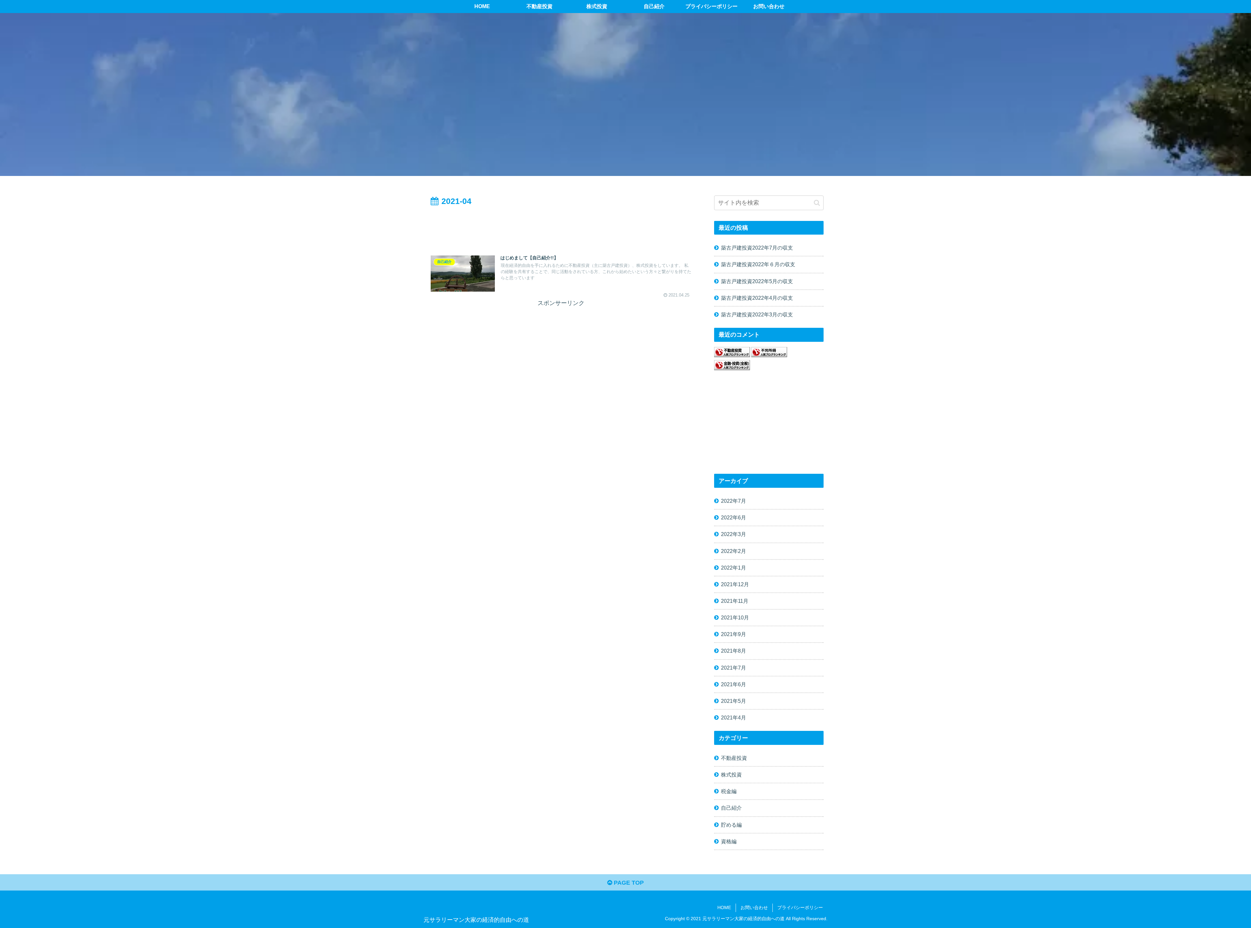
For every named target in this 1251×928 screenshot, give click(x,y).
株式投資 (731, 774)
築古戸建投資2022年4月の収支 (757, 298)
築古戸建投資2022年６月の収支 (758, 264)
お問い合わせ (754, 907)
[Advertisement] (561, 226)
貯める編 (731, 825)
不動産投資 (734, 758)
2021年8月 (733, 651)
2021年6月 (733, 684)
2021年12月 (735, 584)
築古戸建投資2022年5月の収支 (757, 281)
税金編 (729, 791)
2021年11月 (734, 601)
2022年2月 (733, 551)
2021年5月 (733, 701)
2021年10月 (735, 617)
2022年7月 (733, 501)
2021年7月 (733, 668)
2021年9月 (733, 634)
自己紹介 (731, 808)
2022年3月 (733, 534)
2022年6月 (733, 517)
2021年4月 (733, 717)
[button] (817, 203)
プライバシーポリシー (800, 907)
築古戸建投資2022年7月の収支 (757, 248)
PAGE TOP (628, 882)
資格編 (729, 841)
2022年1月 (733, 568)
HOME (724, 907)
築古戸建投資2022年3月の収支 (757, 314)
